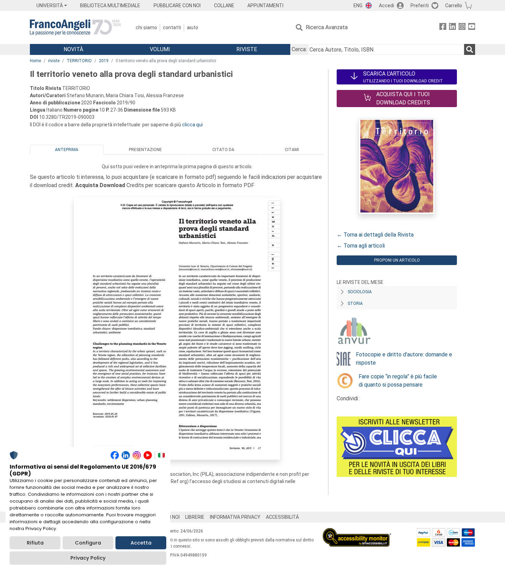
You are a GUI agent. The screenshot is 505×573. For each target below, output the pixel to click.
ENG (358, 5)
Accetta (141, 542)
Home (35, 60)
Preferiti (420, 5)
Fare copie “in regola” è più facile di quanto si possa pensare (398, 380)
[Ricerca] (469, 49)
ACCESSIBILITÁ (282, 517)
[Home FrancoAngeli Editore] (75, 27)
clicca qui (192, 124)
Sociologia (360, 291)
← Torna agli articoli (361, 245)
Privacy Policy (87, 557)
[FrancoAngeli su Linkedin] (452, 27)
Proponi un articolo (397, 260)
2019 (104, 60)
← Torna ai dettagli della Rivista (375, 234)
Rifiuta (35, 542)
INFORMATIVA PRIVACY (235, 517)
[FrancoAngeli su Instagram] (462, 27)
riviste (53, 60)
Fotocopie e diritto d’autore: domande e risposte (404, 358)
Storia (355, 303)
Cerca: (299, 49)
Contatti (172, 27)
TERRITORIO (79, 60)
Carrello (453, 5)
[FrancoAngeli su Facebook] (442, 27)
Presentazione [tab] (145, 149)
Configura (88, 542)
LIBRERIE (194, 517)
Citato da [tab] (223, 149)
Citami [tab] (292, 149)
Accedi (386, 5)
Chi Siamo (146, 27)
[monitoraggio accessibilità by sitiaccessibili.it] (357, 532)
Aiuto (192, 27)
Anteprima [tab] (66, 149)
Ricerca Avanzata (327, 27)
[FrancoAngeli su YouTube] (471, 27)
